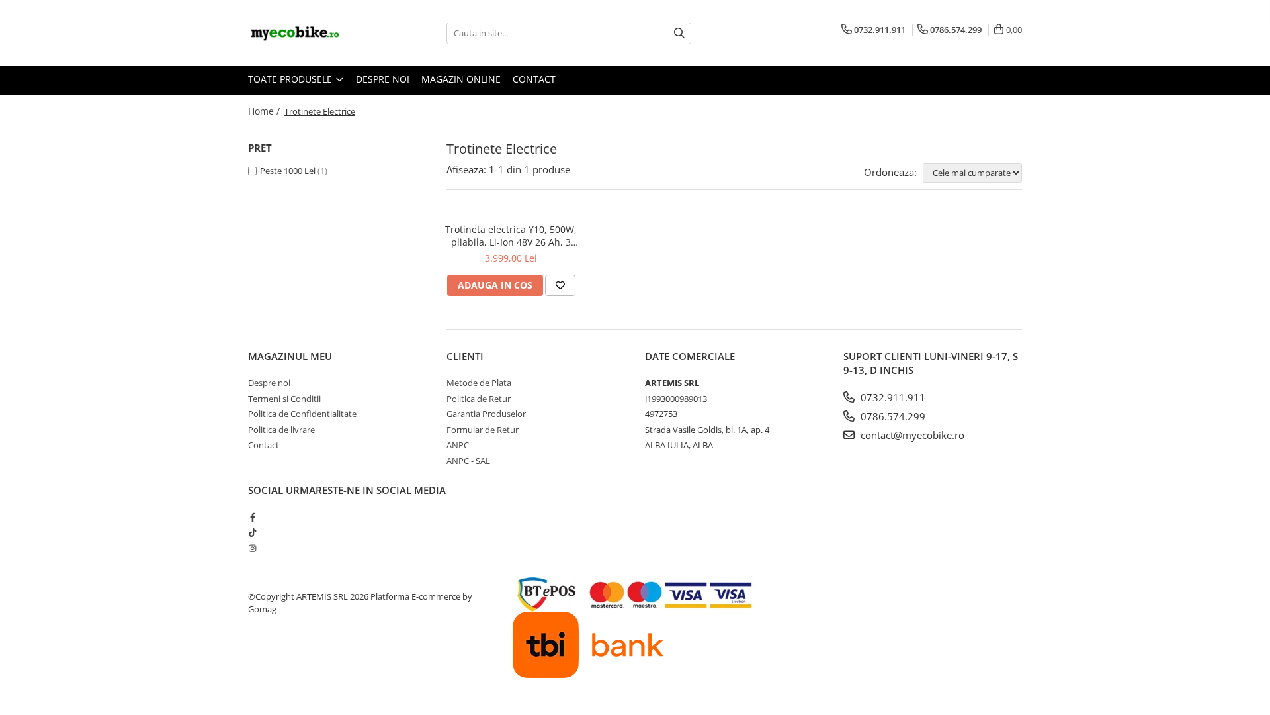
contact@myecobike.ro (911, 435)
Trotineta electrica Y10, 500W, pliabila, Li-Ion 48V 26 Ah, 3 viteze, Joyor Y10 (511, 235)
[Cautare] (679, 33)
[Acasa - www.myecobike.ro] (314, 33)
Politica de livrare (281, 430)
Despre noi (382, 79)
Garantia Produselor (486, 414)
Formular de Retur (482, 430)
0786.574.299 (891, 416)
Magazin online (461, 79)
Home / (265, 111)
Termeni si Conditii (284, 399)
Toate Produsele (291, 79)
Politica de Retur (478, 399)
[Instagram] (252, 548)
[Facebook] (252, 517)
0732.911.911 (891, 397)
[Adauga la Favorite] (560, 285)
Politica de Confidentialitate (302, 414)
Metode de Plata (478, 383)
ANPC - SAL (468, 461)
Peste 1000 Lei (288, 171)
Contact (534, 79)
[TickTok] (252, 532)
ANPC (457, 445)
